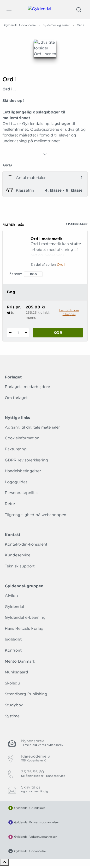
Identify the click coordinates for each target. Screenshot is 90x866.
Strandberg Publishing (26, 694)
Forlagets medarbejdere (27, 386)
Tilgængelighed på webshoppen (35, 515)
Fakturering (16, 449)
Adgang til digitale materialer (32, 427)
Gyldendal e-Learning (25, 617)
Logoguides (16, 482)
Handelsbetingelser (23, 471)
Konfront (13, 650)
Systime (12, 716)
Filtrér (8, 224)
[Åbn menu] (9, 10)
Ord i (61, 264)
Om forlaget (16, 397)
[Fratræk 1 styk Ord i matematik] (10, 332)
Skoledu (12, 683)
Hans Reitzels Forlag (24, 628)
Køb (58, 332)
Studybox (14, 705)
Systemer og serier (56, 25)
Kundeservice (17, 555)
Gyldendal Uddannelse (20, 25)
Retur (10, 503)
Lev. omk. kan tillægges (69, 312)
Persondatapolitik (21, 492)
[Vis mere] (45, 154)
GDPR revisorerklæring (26, 460)
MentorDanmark (20, 661)
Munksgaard (16, 672)
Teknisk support (20, 566)
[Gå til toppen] (4, 862)
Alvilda (11, 595)
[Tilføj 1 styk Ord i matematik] (26, 332)
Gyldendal (14, 606)
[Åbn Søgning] (78, 9)
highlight (13, 639)
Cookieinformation (22, 438)
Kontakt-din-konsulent (26, 544)
